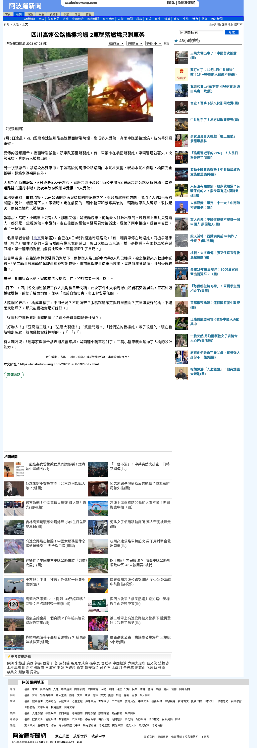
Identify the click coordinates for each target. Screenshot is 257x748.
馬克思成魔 (79, 663)
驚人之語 (61, 695)
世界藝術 (29, 707)
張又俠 (152, 663)
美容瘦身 (170, 701)
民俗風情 (167, 719)
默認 (166, 43)
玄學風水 (103, 701)
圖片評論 (145, 695)
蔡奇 (161, 668)
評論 (30, 14)
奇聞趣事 (117, 719)
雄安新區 (92, 668)
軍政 (41, 18)
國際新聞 (93, 18)
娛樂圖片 (130, 713)
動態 (71, 695)
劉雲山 (140, 668)
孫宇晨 (94, 663)
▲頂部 (205, 736)
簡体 (171, 2)
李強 (60, 668)
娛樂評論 (103, 713)
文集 (79, 695)
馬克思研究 (90, 725)
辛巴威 (128, 668)
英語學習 (236, 701)
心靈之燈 (77, 701)
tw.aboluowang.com (81, 2)
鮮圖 (178, 719)
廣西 (30, 663)
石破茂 (70, 668)
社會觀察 (64, 719)
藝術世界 (156, 701)
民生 (158, 18)
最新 (29, 18)
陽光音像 (157, 725)
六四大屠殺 (137, 663)
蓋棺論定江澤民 (47, 725)
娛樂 (66, 14)
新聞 (19, 14)
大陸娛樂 (37, 713)
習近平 (106, 663)
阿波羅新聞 (25, 6)
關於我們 (149, 736)
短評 (95, 695)
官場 (149, 18)
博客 (88, 14)
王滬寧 (50, 668)
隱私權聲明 (191, 736)
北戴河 (117, 668)
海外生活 (90, 701)
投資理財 (196, 701)
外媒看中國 (47, 695)
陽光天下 (130, 725)
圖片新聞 (184, 689)
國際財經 (108, 18)
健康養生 (37, 701)
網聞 (130, 18)
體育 (176, 18)
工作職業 (117, 701)
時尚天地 (103, 719)
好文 (103, 695)
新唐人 (82, 356)
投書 (111, 695)
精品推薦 (117, 713)
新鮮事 (54, 14)
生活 (41, 14)
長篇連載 (56, 707)
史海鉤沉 (50, 701)
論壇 (77, 14)
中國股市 (37, 668)
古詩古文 (183, 701)
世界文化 (209, 701)
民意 (134, 695)
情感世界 (50, 719)
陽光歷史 (104, 725)
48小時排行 (189, 40)
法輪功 (163, 663)
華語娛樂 (50, 713)
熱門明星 (64, 713)
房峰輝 (152, 668)
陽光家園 (144, 725)
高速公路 (13, 374)
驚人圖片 (29, 725)
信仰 (205, 18)
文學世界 (43, 707)
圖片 (217, 18)
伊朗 (10, 663)
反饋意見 (162, 736)
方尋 (63, 356)
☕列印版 (215, 24)
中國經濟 (78, 18)
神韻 (38, 663)
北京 (37, 238)
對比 (118, 695)
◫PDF (238, 24)
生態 (186, 18)
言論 (35, 695)
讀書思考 (223, 701)
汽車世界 (77, 719)
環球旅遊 (154, 719)
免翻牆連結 (186, 2)
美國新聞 (53, 18)
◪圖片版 (227, 24)
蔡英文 (12, 672)
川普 (54, 663)
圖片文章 (69, 707)
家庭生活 (64, 701)
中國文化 (143, 701)
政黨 (87, 695)
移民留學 (90, 719)
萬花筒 (129, 719)
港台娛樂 (77, 713)
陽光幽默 (117, 725)
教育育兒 (130, 701)
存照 (126, 695)
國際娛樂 (90, 713)
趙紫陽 (23, 672)
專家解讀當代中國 (70, 725)
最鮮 (27, 719)
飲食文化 (37, 719)
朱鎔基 (20, 663)
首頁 (8, 14)
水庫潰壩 (14, 668)
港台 (195, 18)
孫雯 (80, 668)
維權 (167, 18)
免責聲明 (176, 736)
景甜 (46, 663)
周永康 (35, 672)
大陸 (66, 18)
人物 (120, 18)
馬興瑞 (64, 663)
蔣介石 (105, 668)
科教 (139, 18)
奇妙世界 (140, 719)
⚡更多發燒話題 (19, 656)
